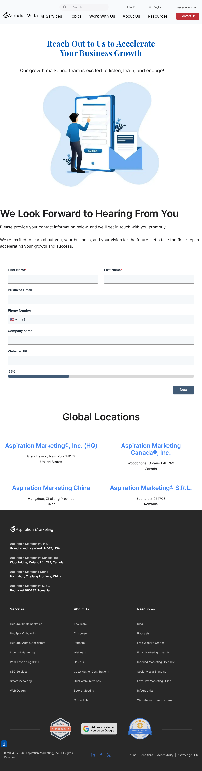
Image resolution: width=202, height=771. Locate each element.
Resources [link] (146, 609)
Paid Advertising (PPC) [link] (25, 662)
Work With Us (102, 16)
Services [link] (17, 609)
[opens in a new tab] (99, 729)
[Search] (65, 7)
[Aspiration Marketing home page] (31, 531)
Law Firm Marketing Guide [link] (154, 681)
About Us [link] (81, 609)
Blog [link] (140, 623)
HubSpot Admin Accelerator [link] (28, 642)
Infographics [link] (145, 690)
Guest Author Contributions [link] (91, 671)
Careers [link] (79, 662)
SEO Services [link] (18, 671)
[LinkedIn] (93, 755)
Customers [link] (81, 633)
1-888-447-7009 (186, 7)
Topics (76, 16)
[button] (13, 319)
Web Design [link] (18, 690)
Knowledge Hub (188, 755)
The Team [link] (80, 623)
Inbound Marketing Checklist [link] (156, 662)
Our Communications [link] (87, 681)
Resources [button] (158, 16)
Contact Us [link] (81, 700)
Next (183, 390)
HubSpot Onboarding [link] (24, 633)
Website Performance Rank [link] (154, 700)
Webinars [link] (80, 652)
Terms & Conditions (140, 755)
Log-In (131, 7)
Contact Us (187, 16)
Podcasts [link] (143, 633)
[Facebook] (101, 755)
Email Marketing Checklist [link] (154, 652)
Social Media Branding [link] (151, 671)
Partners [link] (79, 642)
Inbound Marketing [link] (22, 652)
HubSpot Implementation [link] (26, 623)
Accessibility (165, 755)
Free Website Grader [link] (150, 642)
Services (54, 16)
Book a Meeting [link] (84, 690)
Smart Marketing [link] (21, 681)
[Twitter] (109, 755)
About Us (131, 16)
